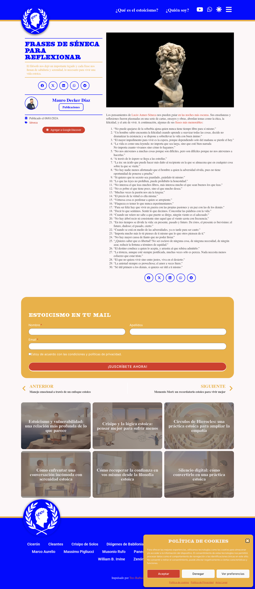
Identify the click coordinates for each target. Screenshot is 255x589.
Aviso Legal (221, 582)
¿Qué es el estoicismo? (137, 10)
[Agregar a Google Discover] (219, 9)
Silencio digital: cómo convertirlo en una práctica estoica (199, 474)
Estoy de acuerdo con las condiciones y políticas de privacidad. (76, 354)
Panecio (140, 551)
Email (32, 339)
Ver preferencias (233, 574)
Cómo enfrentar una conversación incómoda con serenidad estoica (56, 474)
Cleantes (55, 544)
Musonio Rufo (113, 551)
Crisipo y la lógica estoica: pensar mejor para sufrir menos (127, 425)
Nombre (34, 324)
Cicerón (33, 544)
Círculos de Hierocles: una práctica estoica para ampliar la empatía (199, 425)
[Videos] (200, 9)
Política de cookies (179, 582)
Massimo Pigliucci (79, 551)
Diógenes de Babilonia (125, 544)
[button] (247, 541)
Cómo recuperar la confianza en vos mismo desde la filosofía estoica (127, 474)
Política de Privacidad (202, 582)
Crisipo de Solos (84, 544)
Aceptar (163, 574)
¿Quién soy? (177, 10)
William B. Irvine (111, 559)
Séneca (33, 122)
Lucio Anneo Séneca (144, 115)
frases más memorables (188, 122)
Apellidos (136, 324)
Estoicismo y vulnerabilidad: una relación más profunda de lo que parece (56, 425)
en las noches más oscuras (193, 115)
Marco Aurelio (43, 551)
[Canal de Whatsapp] (209, 9)
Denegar (198, 574)
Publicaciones (71, 107)
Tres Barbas (136, 578)
